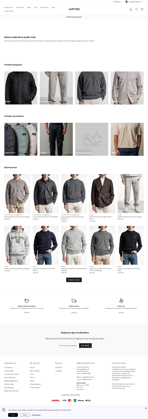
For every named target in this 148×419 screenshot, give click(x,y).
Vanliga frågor (9, 371)
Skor (35, 7)
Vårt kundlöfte (35, 371)
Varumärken (20, 7)
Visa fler (73, 280)
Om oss (32, 367)
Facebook (58, 367)
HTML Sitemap (35, 387)
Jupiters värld (9, 11)
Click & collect (9, 384)
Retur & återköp (9, 377)
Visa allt (26, 312)
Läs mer (74, 312)
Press (32, 374)
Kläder (29, 7)
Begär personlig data (11, 391)
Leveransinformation (11, 374)
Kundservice (8, 367)
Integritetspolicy (35, 384)
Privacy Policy (66, 410)
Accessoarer (45, 7)
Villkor (32, 381)
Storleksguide (9, 387)
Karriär (32, 377)
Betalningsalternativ (11, 381)
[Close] (146, 408)
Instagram (58, 371)
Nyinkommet (9, 7)
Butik (53, 7)
